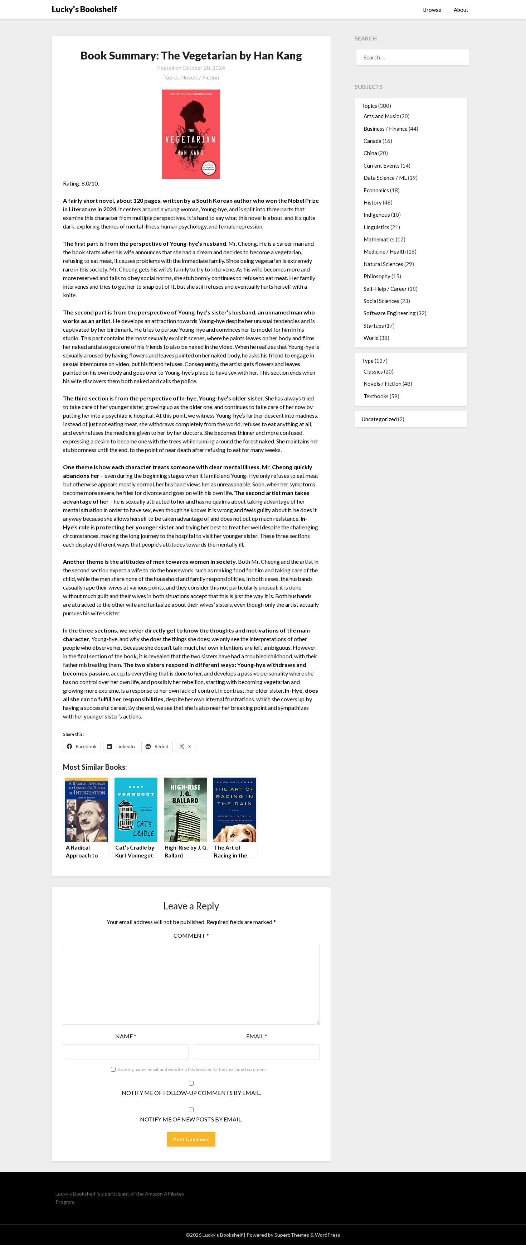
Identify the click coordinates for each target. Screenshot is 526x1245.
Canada (372, 141)
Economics (376, 190)
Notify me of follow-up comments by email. (191, 1092)
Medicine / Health (385, 251)
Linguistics (376, 227)
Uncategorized (379, 419)
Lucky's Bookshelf (84, 9)
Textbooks (376, 396)
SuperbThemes (291, 1235)
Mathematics (379, 239)
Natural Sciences (383, 264)
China (370, 153)
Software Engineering (390, 313)
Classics (373, 371)
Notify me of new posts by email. (191, 1119)
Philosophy (377, 276)
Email (256, 1036)
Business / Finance (386, 128)
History (373, 202)
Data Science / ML (385, 177)
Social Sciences (381, 301)
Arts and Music (381, 116)
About (461, 9)
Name (125, 1036)
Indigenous (377, 214)
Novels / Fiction (200, 77)
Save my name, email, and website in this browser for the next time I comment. (192, 1069)
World (371, 338)
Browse (432, 9)
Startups (374, 325)
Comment (191, 935)
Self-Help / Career (385, 288)
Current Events (382, 165)
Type (368, 360)
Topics (369, 105)
